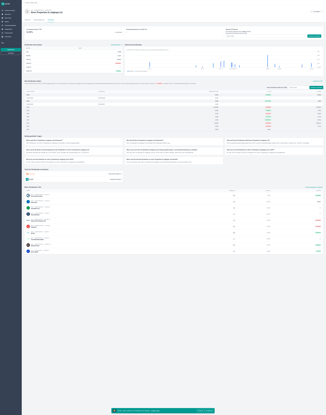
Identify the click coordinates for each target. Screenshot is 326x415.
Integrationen (8, 29)
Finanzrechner (9, 33)
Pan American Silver (37, 196)
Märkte (7, 21)
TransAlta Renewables (37, 239)
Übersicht (27, 20)
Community (8, 36)
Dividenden (51, 20)
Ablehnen (200, 410)
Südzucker (34, 202)
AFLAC (33, 233)
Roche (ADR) (34, 252)
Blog (2, 43)
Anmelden (11, 53)
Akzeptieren (209, 410)
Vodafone (34, 227)
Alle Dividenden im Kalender (314, 187)
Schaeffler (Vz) (35, 208)
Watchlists (8, 14)
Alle (115, 44)
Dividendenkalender (10, 25)
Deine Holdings (39, 20)
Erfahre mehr (155, 411)
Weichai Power (35, 245)
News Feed (8, 18)
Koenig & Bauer (35, 214)
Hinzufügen (316, 11)
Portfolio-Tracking (10, 10)
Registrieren (10, 49)
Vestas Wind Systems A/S (38, 221)
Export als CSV (318, 81)
